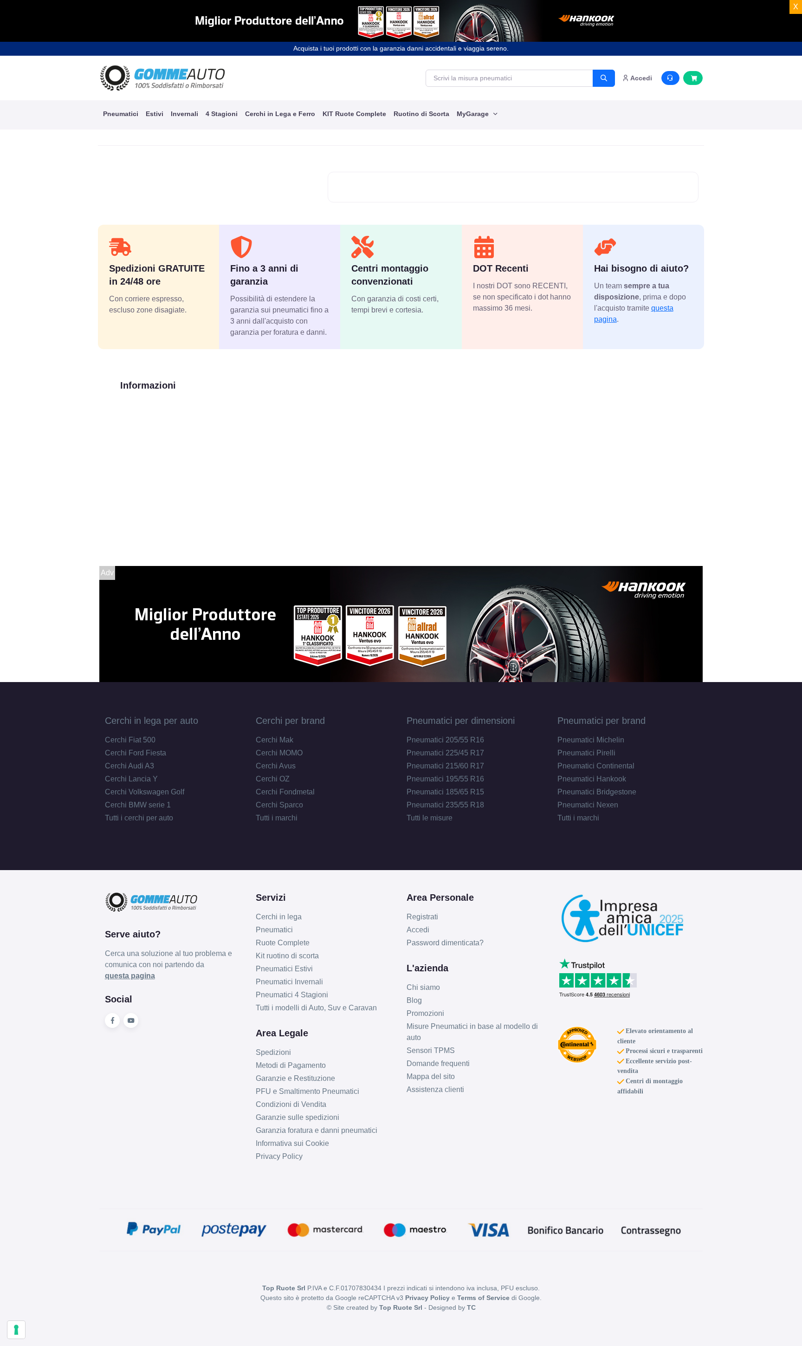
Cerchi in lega (279, 917)
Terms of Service (483, 1297)
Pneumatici (120, 113)
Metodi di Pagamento (291, 1065)
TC (471, 1307)
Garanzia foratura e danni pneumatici (316, 1130)
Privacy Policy (279, 1156)
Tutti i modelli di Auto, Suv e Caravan (316, 1008)
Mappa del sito (431, 1076)
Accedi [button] (640, 78)
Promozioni (425, 1013)
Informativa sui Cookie (292, 1143)
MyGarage (474, 113)
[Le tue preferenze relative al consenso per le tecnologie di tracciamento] (16, 1330)
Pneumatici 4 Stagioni (292, 995)
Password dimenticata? (445, 943)
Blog (414, 1000)
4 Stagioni (222, 113)
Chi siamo (423, 987)
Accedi (418, 930)
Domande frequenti (438, 1063)
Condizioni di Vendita (291, 1104)
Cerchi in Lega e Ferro (280, 113)
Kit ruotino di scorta (287, 956)
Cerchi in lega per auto (151, 720)
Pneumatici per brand (601, 720)
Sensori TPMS (431, 1050)
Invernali (184, 113)
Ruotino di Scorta (421, 113)
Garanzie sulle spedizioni (297, 1117)
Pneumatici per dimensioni (461, 720)
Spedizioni (273, 1052)
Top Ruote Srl (400, 1307)
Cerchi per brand (290, 720)
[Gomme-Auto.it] (162, 78)
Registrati (422, 917)
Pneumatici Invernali (289, 982)
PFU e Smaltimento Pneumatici (307, 1091)
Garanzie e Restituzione (295, 1078)
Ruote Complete (283, 943)
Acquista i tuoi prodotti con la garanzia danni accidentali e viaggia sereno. (401, 48)
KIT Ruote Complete (354, 113)
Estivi (154, 113)
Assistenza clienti (435, 1089)
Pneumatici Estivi (284, 969)
